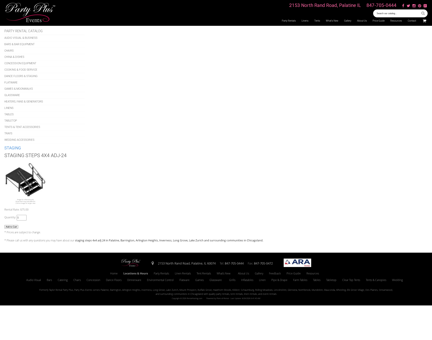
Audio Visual (33, 280)
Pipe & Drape (279, 280)
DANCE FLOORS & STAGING (20, 76)
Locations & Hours (135, 273)
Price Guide (379, 20)
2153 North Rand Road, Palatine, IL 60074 (187, 263)
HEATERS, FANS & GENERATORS (23, 101)
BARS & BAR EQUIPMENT (19, 44)
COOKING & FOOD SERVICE (20, 69)
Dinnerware (134, 280)
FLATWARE (11, 82)
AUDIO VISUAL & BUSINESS (20, 37)
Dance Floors (114, 280)
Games (199, 280)
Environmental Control (160, 280)
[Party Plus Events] (131, 266)
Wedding (397, 280)
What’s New (332, 20)
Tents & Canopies (376, 280)
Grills (232, 280)
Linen (262, 280)
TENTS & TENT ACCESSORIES (22, 127)
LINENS (9, 108)
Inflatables (247, 280)
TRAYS (8, 133)
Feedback (275, 273)
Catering (63, 280)
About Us (362, 20)
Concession (93, 280)
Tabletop (331, 280)
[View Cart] (424, 20)
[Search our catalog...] (423, 13)
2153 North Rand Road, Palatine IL (325, 5)
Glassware (215, 280)
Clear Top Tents (351, 280)
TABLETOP (10, 120)
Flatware (184, 280)
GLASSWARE (12, 95)
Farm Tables (300, 280)
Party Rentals (289, 20)
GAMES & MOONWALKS (18, 88)
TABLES (9, 114)
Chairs (77, 280)
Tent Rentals (204, 273)
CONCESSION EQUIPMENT (20, 63)
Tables (316, 280)
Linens (305, 20)
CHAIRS (9, 50)
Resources (396, 20)
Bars (49, 280)
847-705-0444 (381, 5)
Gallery (347, 20)
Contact (412, 20)
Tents (317, 20)
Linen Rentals (183, 273)
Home (114, 273)
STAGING (12, 148)
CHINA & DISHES (14, 56)
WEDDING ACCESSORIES (19, 139)
